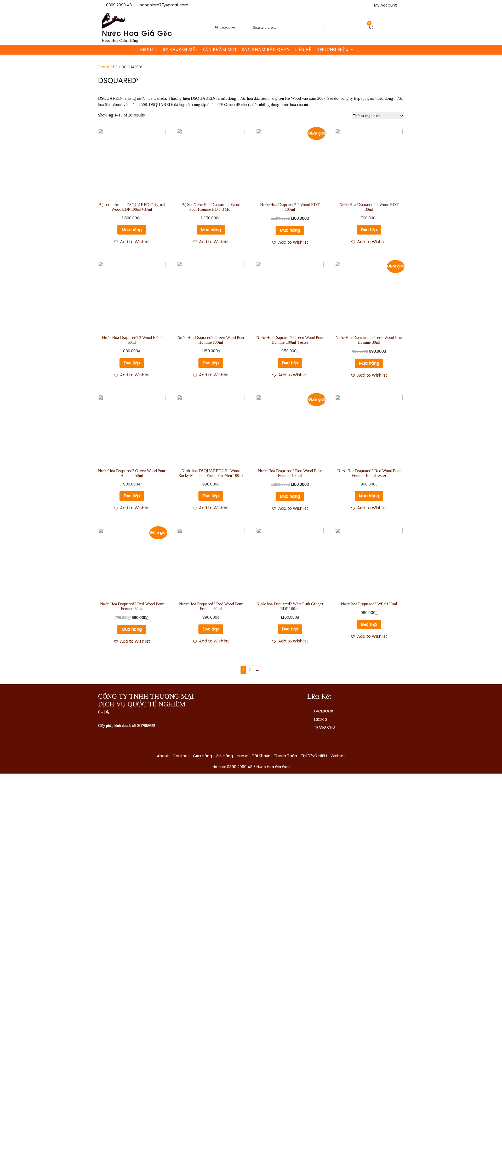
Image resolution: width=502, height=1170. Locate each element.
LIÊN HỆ (303, 49)
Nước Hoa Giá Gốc (137, 33)
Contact (181, 755)
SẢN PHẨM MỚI (219, 49)
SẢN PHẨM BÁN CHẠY (266, 49)
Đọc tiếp (369, 230)
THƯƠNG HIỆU (333, 49)
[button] (131, 242)
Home (242, 755)
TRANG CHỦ (324, 727)
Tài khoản (261, 755)
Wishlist (337, 755)
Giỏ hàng (224, 755)
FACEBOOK (323, 711)
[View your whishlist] (358, 27)
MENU (146, 49)
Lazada (320, 719)
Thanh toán (285, 755)
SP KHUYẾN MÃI (180, 49)
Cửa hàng (202, 755)
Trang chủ (108, 66)
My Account (385, 5)
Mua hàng (132, 230)
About (163, 755)
